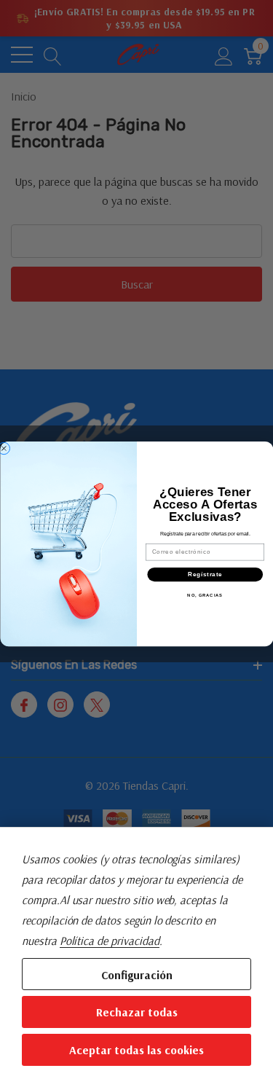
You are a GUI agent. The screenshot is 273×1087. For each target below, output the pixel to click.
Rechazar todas (137, 1012)
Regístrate (205, 574)
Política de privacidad (109, 940)
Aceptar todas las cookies (136, 1050)
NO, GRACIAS (205, 594)
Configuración (137, 975)
